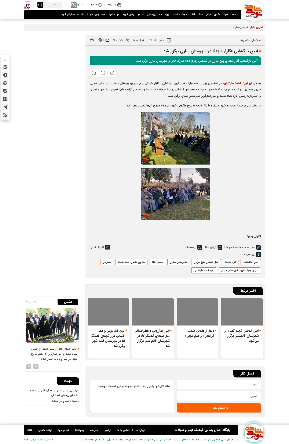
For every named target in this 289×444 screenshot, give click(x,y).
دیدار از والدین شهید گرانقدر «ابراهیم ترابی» (199, 333)
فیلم (208, 14)
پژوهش (151, 14)
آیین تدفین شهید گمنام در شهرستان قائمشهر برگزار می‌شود (241, 335)
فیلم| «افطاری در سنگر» (65, 401)
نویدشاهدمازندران (204, 270)
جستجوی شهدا (96, 14)
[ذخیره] (100, 40)
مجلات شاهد (179, 14)
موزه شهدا (114, 14)
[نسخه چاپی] (92, 40)
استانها (140, 14)
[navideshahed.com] (254, 10)
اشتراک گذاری (97, 247)
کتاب (192, 14)
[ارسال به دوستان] (107, 40)
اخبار (225, 14)
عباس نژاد (157, 262)
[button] (36, 366)
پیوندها (79, 430)
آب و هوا (63, 430)
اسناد (200, 14)
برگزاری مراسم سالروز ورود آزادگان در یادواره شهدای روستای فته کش (54, 393)
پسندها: (191, 247)
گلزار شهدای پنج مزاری (206, 262)
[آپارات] (5, 67)
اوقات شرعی (45, 430)
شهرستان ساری (178, 262)
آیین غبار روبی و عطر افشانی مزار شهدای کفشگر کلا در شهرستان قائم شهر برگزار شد (108, 338)
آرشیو (108, 430)
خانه (233, 14)
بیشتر (33, 302)
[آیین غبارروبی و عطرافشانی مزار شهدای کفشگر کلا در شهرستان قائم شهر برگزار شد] (153, 312)
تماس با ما (123, 430)
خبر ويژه (244, 40)
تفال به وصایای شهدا (72, 14)
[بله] (5, 91)
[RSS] (5, 115)
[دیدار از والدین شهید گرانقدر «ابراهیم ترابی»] (197, 312)
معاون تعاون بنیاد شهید (131, 262)
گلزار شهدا (230, 262)
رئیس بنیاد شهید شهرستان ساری (240, 270)
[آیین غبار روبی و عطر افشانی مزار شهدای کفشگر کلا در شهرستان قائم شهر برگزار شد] (108, 312)
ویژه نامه (164, 14)
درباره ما (140, 430)
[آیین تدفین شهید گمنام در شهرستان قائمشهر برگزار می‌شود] (242, 312)
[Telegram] (5, 107)
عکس (217, 14)
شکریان (107, 262)
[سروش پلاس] (5, 75)
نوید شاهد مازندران (236, 83)
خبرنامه (94, 430)
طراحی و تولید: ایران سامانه (38, 440)
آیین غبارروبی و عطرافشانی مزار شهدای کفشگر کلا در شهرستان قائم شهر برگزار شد (152, 338)
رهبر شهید (128, 14)
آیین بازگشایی (251, 262)
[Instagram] (5, 99)
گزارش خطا (210, 247)
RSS (29, 430)
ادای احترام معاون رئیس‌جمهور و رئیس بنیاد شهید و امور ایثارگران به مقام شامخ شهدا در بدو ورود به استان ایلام (54, 354)
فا (78, 5)
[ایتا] (5, 83)
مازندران (255, 40)
